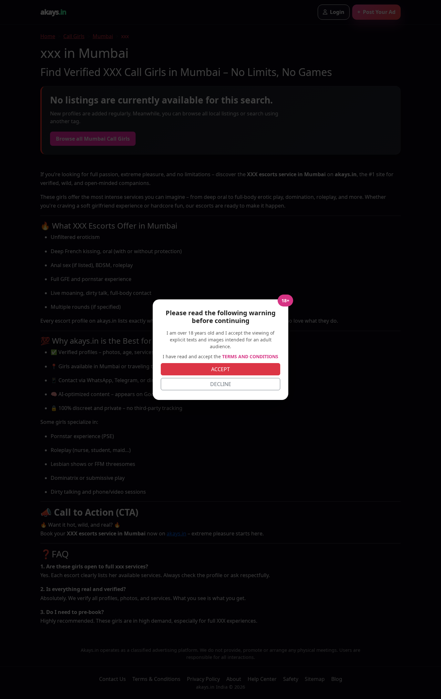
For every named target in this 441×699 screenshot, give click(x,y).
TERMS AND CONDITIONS (250, 356)
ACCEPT (220, 369)
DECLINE (220, 384)
